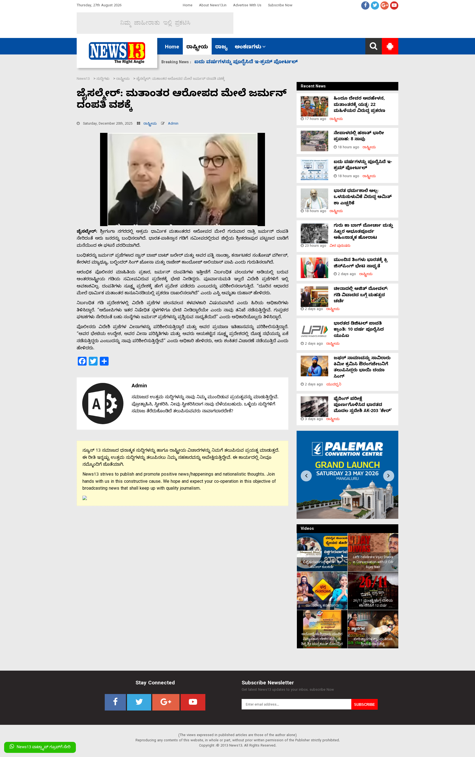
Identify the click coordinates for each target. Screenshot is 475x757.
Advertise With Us (247, 6)
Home (187, 6)
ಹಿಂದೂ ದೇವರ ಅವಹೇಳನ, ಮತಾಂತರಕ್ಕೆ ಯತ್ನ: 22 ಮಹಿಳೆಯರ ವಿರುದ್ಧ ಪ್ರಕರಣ (359, 105)
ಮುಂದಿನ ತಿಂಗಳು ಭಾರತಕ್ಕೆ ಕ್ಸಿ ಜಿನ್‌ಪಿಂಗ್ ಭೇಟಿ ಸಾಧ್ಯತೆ (250, 62)
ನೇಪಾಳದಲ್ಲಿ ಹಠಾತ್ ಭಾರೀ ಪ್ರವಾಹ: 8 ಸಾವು (359, 137)
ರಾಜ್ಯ (221, 47)
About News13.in (213, 6)
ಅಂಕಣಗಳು (248, 47)
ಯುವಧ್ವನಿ (333, 385)
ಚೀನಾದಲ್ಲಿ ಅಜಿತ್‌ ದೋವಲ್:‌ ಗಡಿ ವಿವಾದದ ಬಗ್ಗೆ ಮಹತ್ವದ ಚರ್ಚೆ (361, 295)
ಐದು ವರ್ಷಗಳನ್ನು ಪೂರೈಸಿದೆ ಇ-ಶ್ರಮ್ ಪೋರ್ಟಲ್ (363, 166)
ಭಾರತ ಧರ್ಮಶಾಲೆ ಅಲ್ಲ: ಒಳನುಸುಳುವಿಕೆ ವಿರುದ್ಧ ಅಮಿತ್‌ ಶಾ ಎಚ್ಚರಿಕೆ (363, 197)
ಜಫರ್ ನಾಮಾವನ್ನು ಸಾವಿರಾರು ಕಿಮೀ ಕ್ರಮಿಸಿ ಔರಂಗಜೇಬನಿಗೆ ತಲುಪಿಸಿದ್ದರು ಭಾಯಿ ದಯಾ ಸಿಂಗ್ (362, 368)
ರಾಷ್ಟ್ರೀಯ (197, 47)
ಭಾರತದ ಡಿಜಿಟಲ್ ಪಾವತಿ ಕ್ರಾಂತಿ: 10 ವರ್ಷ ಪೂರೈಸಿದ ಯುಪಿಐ (359, 330)
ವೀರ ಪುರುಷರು (340, 246)
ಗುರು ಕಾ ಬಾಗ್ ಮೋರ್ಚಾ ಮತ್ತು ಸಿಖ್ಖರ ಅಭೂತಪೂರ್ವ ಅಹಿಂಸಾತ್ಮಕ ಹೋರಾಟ (363, 232)
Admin (173, 124)
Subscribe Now (280, 6)
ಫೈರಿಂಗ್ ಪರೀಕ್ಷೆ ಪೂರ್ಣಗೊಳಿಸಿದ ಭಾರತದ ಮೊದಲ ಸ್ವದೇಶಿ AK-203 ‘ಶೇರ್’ (363, 405)
